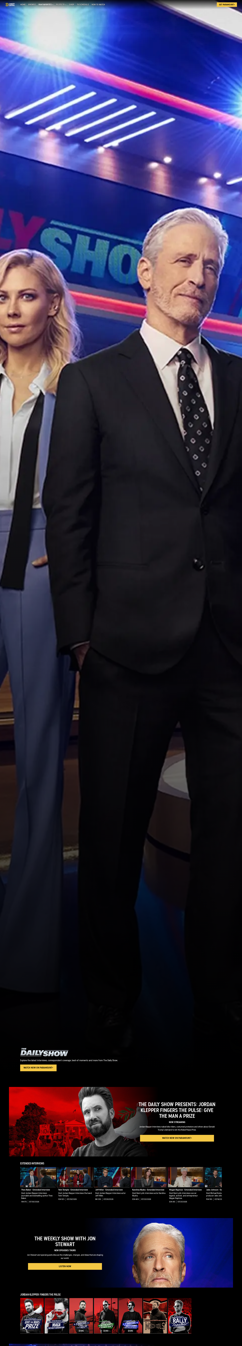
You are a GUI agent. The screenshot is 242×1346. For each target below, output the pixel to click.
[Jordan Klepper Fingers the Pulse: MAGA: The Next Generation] (56, 1315)
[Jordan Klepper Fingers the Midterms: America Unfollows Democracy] (130, 1315)
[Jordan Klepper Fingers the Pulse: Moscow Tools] (155, 1315)
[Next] (217, 1187)
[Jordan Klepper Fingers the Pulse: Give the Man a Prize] (32, 1315)
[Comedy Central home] (10, 4)
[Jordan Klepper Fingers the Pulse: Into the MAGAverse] (81, 1315)
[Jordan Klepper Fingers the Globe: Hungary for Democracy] (106, 1315)
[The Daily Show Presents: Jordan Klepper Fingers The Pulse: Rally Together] (180, 1315)
